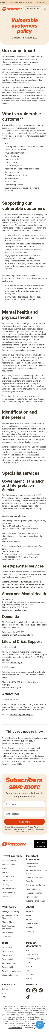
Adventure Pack (9, 888)
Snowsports (7, 880)
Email (4, 993)
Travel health (7, 967)
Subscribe (24, 821)
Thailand (30, 974)
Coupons (30, 931)
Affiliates (29, 927)
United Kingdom (33, 958)
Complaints (6, 937)
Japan (28, 970)
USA (28, 962)
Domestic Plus (8, 876)
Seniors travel (8, 951)
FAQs (4, 997)
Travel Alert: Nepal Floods (19, 2)
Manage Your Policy (10, 911)
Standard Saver (9, 864)
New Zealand (32, 954)
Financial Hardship (34, 893)
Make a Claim (8, 922)
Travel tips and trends (11, 971)
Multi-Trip (6, 872)
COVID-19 (6, 896)
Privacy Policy (33, 827)
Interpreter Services (34, 877)
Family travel (7, 959)
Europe (29, 966)
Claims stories (32, 923)
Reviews (29, 919)
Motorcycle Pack (9, 892)
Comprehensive (9, 860)
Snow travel (7, 955)
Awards (29, 915)
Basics (5, 868)
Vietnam (29, 978)
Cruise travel (7, 947)
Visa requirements (10, 975)
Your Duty (30, 881)
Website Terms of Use (35, 901)
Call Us (5, 989)
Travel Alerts (7, 933)
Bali (27, 950)
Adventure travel (9, 963)
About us (30, 911)
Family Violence (33, 889)
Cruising (5, 884)
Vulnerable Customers (35, 885)
